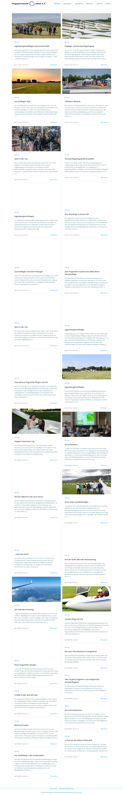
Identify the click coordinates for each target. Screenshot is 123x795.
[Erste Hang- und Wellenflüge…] (86, 482)
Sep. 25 (26, 65)
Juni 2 (26, 683)
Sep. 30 (27, 573)
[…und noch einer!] (36, 534)
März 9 (77, 465)
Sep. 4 (77, 408)
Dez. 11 (77, 757)
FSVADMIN (19, 460)
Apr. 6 (26, 179)
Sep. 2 (77, 350)
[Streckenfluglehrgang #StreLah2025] (86, 138)
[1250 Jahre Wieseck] (86, 81)
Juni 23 (26, 122)
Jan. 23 (26, 713)
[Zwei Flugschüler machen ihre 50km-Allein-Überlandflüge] (86, 251)
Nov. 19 (27, 776)
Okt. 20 (77, 235)
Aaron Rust (69, 65)
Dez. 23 (27, 744)
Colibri (80, 792)
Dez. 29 (77, 729)
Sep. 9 (76, 582)
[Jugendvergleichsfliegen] (36, 196)
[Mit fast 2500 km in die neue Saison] (36, 476)
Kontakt (99, 4)
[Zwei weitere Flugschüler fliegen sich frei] (36, 362)
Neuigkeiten (79, 4)
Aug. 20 (27, 628)
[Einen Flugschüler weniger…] (36, 644)
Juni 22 (77, 122)
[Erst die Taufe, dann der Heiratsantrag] (86, 539)
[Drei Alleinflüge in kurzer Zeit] (86, 194)
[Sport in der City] (36, 138)
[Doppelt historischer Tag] (36, 421)
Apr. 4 (76, 668)
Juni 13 (77, 293)
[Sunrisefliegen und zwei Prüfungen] (36, 251)
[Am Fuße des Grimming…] (36, 589)
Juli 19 (77, 65)
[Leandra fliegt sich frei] (86, 599)
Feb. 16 (77, 698)
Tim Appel (19, 65)
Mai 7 (26, 403)
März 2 (26, 517)
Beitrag (16, 42)
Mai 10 (26, 460)
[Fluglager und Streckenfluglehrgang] (86, 26)
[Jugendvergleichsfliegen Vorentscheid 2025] (36, 26)
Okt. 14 (77, 523)
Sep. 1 (26, 235)
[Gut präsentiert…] (86, 424)
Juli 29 (76, 640)
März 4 (77, 177)
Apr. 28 (27, 345)
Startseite (57, 4)
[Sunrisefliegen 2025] (36, 81)
